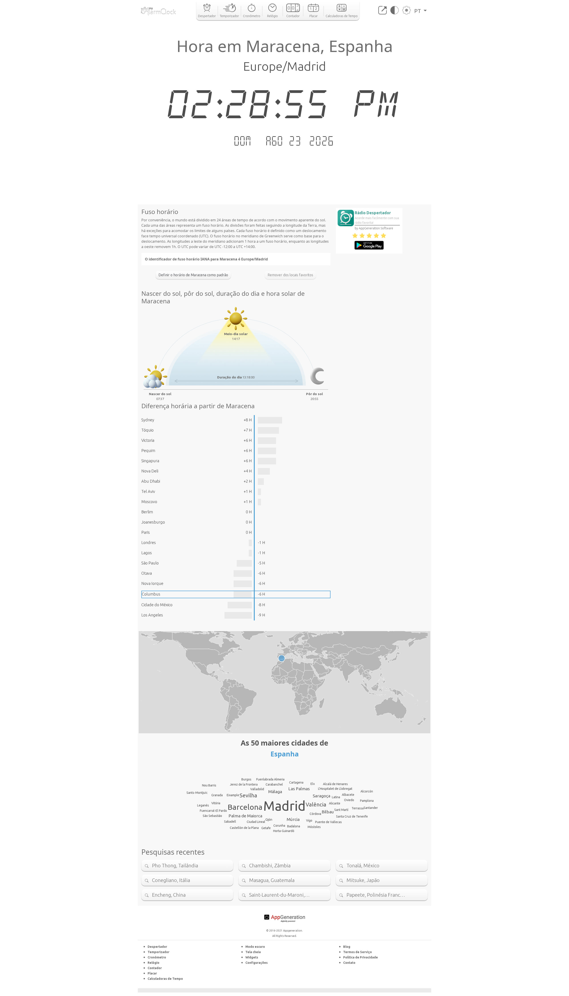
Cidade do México (156, 604)
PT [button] (418, 11)
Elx (313, 784)
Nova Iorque (152, 583)
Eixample (233, 795)
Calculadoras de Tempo (165, 978)
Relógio (153, 962)
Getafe (266, 828)
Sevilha (248, 795)
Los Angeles (152, 615)
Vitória (215, 803)
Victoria (147, 440)
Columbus (151, 594)
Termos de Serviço (357, 952)
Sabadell (230, 821)
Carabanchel (274, 784)
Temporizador (158, 952)
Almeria (279, 779)
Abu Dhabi (150, 481)
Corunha (279, 825)
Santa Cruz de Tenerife (352, 816)
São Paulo (150, 563)
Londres (148, 542)
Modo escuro (255, 946)
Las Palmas (299, 788)
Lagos (146, 552)
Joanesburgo (153, 522)
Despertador (157, 946)
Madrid (284, 805)
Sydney (147, 420)
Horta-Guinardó (283, 831)
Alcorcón (367, 791)
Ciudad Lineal (256, 822)
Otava (146, 573)
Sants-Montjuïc (197, 792)
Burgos (246, 779)
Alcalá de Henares (335, 784)
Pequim (148, 450)
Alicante (334, 803)
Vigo (309, 820)
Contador (155, 968)
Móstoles (314, 827)
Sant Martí (341, 810)
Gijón (268, 819)
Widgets (251, 957)
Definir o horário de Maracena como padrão (193, 275)
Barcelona (245, 807)
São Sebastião (212, 816)
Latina (336, 797)
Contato (349, 962)
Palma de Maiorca (245, 815)
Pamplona (367, 800)
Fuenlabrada (264, 779)
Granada (217, 795)
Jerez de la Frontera (244, 784)
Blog (346, 946)
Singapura (150, 460)
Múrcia (293, 819)
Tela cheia (253, 952)
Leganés (203, 805)
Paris (145, 532)
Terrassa (358, 808)
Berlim (147, 512)
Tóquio (147, 430)
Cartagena (296, 782)
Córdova (315, 814)
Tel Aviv (148, 491)
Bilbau (328, 811)
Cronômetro (157, 957)
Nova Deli (149, 471)
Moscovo (149, 501)
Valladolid (257, 789)
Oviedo (349, 800)
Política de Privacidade (360, 957)
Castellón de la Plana (244, 828)
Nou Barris (209, 785)
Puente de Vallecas (328, 822)
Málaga (275, 791)
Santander (371, 808)
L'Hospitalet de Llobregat (335, 788)
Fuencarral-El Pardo (213, 810)
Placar (152, 973)
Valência (316, 805)
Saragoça (321, 795)
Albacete (348, 794)
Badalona (293, 826)
